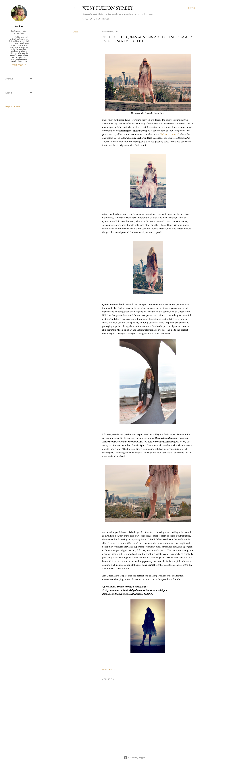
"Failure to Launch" (169, 134)
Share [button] (75, 32)
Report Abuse (12, 106)
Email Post (113, 669)
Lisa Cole (19, 26)
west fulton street (107, 8)
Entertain (95, 19)
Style (85, 19)
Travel (105, 19)
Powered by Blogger (136, 758)
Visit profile (19, 65)
